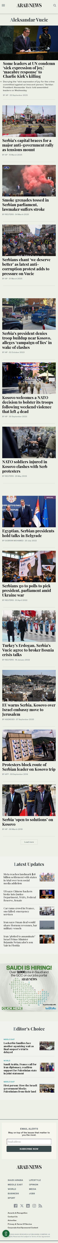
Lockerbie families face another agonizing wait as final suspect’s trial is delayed (19, 1047)
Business (13, 1193)
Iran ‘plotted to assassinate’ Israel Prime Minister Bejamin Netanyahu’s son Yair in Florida (19, 941)
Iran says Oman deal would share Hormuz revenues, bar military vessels (20, 925)
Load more (29, 842)
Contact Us (13, 1217)
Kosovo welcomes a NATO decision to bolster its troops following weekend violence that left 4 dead (27, 404)
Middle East (9, 1039)
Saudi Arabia (15, 1180)
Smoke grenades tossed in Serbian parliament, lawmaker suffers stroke (25, 204)
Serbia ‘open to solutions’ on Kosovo (27, 822)
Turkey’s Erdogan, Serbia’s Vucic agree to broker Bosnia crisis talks (28, 650)
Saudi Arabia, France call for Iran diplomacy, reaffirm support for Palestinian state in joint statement (20, 1069)
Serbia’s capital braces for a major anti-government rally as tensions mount (28, 145)
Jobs (32, 1193)
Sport (11, 1198)
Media (32, 1189)
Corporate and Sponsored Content (23, 1228)
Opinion (33, 1184)
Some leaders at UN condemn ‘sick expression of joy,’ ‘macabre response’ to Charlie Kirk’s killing (29, 70)
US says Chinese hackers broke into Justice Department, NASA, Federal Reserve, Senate (20, 896)
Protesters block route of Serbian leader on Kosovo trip (28, 767)
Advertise (12, 1220)
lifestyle (35, 1180)
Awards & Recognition (17, 1213)
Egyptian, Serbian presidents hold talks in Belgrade (28, 533)
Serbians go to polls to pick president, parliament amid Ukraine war (26, 590)
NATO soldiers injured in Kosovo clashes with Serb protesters (24, 466)
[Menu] (3, 5)
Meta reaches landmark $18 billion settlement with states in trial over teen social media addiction (20, 879)
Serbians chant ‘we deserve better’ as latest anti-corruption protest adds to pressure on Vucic (26, 266)
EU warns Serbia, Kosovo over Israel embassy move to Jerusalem (28, 709)
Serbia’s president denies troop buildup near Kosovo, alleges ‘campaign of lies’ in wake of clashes (27, 340)
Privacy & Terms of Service (20, 1224)
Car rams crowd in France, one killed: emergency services (19, 911)
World (7, 1061)
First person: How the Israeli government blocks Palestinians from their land (20, 1088)
